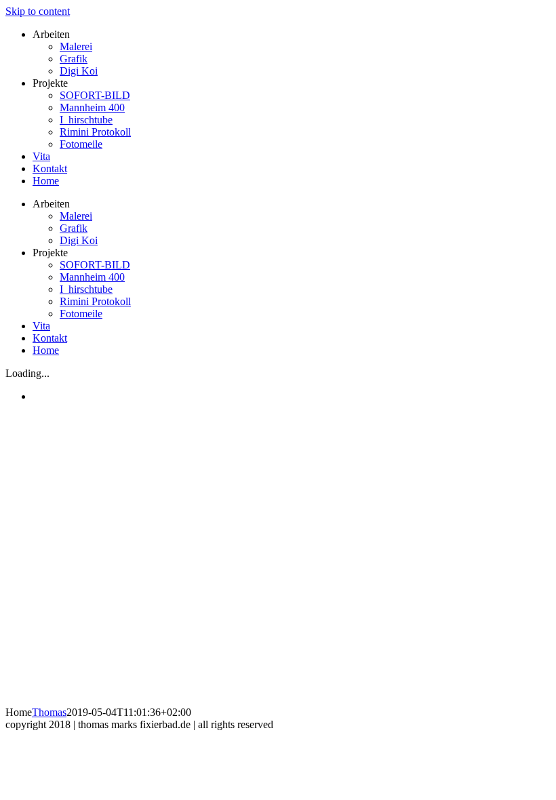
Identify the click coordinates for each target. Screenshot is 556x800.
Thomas (49, 712)
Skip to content (37, 11)
